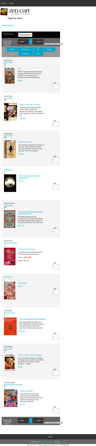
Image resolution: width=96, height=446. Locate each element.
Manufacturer (25, 49)
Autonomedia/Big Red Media (13, 384)
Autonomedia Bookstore (46, 441)
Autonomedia (8, 62)
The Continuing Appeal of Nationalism (30, 177)
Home (3, 3)
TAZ (19, 68)
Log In (11, 3)
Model (12, 49)
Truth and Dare (26, 391)
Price (38, 53)
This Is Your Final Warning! (29, 355)
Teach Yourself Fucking (30, 104)
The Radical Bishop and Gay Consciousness (30, 213)
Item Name (25, 53)
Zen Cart (63, 441)
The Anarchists (24, 142)
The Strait (22, 283)
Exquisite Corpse (9, 312)
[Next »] (39, 41)
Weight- (49, 49)
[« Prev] (21, 41)
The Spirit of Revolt (26, 249)
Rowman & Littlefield (10, 243)
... (27, 41)
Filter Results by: (8, 34)
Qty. (38, 49)
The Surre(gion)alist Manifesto (32, 319)
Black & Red (8, 169)
